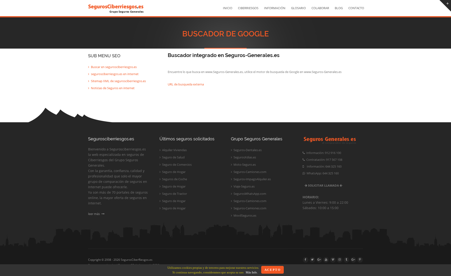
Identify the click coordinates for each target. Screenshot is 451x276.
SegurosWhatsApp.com (249, 194)
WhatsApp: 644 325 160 (322, 173)
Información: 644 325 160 (323, 166)
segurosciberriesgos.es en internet (114, 74)
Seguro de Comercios (176, 164)
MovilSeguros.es (244, 215)
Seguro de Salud (173, 157)
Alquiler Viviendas (174, 150)
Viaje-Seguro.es (244, 186)
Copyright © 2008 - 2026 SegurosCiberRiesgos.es (120, 260)
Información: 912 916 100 (323, 153)
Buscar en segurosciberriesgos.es (113, 67)
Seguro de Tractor (174, 194)
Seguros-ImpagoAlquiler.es (252, 179)
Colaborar (320, 8)
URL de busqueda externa (186, 84)
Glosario (298, 8)
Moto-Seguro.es (244, 164)
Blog (339, 8)
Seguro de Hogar (173, 172)
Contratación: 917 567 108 (323, 159)
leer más (94, 214)
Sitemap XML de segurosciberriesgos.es (118, 81)
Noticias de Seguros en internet (112, 88)
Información (274, 8)
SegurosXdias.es (244, 157)
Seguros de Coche (174, 179)
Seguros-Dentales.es (247, 150)
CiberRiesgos (248, 8)
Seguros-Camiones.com (249, 172)
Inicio (227, 8)
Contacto (356, 8)
